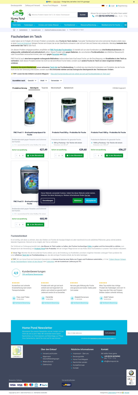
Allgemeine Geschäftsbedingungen (51, 358)
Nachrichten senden (80, 362)
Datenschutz (47, 364)
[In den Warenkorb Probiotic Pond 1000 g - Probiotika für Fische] (114, 155)
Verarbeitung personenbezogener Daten (102, 338)
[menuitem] (16, 25)
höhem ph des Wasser (35, 261)
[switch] (131, 383)
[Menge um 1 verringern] (16, 155)
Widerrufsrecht (48, 362)
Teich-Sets (56, 2)
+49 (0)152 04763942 (112, 356)
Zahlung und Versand (32, 5)
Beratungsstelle (16, 5)
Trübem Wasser (114, 259)
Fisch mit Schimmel (24, 43)
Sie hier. (87, 195)
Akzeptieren (91, 200)
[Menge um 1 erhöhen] (23, 155)
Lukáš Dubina (112, 392)
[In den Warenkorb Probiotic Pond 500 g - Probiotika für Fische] (74, 155)
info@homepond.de (111, 361)
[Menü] (135, 370)
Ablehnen (77, 200)
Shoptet (127, 392)
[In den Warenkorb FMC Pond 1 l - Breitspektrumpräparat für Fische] (35, 155)
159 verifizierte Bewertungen (32, 274)
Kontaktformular (79, 365)
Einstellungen (48, 200)
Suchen (82, 15)
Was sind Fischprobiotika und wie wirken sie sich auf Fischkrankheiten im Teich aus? (80, 74)
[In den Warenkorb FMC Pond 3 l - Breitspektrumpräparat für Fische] (35, 225)
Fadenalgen (50, 261)
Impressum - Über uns (81, 354)
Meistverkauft (56, 88)
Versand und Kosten (50, 354)
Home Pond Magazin (50, 5)
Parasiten (55, 54)
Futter (90, 246)
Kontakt (64, 5)
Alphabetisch (68, 88)
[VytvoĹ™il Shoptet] (123, 392)
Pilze (64, 54)
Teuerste (45, 88)
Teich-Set (53, 67)
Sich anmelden (110, 333)
